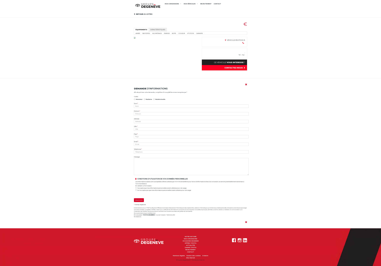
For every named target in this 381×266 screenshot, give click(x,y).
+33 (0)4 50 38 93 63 (147, 216)
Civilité (136, 96)
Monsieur (139, 99)
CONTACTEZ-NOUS (233, 68)
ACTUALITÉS (190, 245)
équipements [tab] (141, 30)
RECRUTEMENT (205, 4)
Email (136, 141)
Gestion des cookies (193, 255)
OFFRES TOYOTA (190, 243)
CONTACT (217, 4)
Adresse (136, 119)
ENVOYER (139, 200)
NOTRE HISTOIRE (190, 236)
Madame (149, 99)
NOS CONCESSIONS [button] (172, 4)
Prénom (137, 111)
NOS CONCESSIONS (190, 239)
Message (137, 157)
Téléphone (138, 149)
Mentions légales (179, 255)
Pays (136, 134)
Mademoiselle (160, 99)
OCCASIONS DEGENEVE (191, 241)
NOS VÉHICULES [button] (189, 4)
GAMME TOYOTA (190, 247)
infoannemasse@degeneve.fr (164, 213)
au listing (144, 14)
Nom (136, 103)
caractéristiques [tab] (157, 30)
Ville (135, 126)
